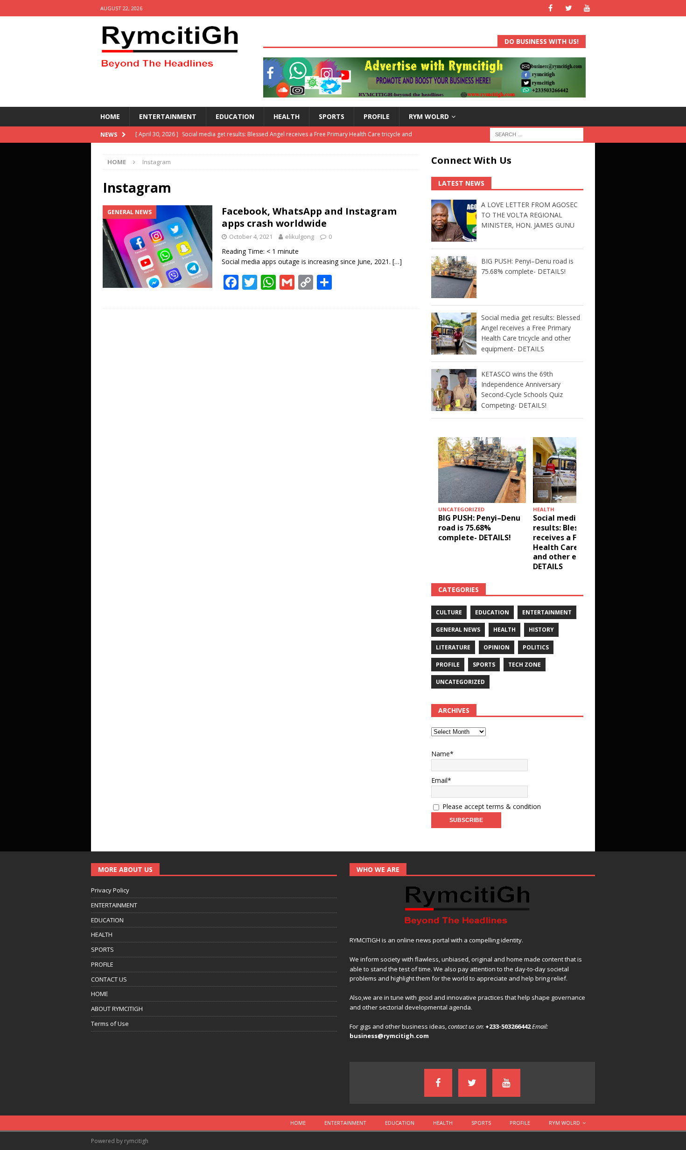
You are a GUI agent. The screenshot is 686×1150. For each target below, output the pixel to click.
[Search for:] (536, 133)
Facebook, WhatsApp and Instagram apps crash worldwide (309, 217)
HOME (110, 116)
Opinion (496, 647)
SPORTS (331, 116)
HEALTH (286, 116)
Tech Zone (524, 665)
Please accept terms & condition (491, 806)
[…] (397, 261)
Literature (453, 647)
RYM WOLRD (429, 116)
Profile (448, 665)
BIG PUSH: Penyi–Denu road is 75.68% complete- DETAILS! (479, 528)
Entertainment (547, 612)
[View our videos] (587, 8)
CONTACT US (109, 979)
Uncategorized (460, 682)
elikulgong (299, 236)
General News (458, 630)
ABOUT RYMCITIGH (117, 1008)
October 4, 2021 (251, 236)
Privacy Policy (110, 890)
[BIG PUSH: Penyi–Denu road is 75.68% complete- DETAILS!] (482, 470)
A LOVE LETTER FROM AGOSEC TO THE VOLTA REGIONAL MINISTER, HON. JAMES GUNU (529, 215)
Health (504, 630)
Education (492, 612)
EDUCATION (235, 116)
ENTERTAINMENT (167, 116)
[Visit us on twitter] (568, 8)
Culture (449, 612)
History (541, 630)
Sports (484, 665)
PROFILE (377, 116)
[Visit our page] (550, 8)
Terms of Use (110, 1023)
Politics (536, 647)
